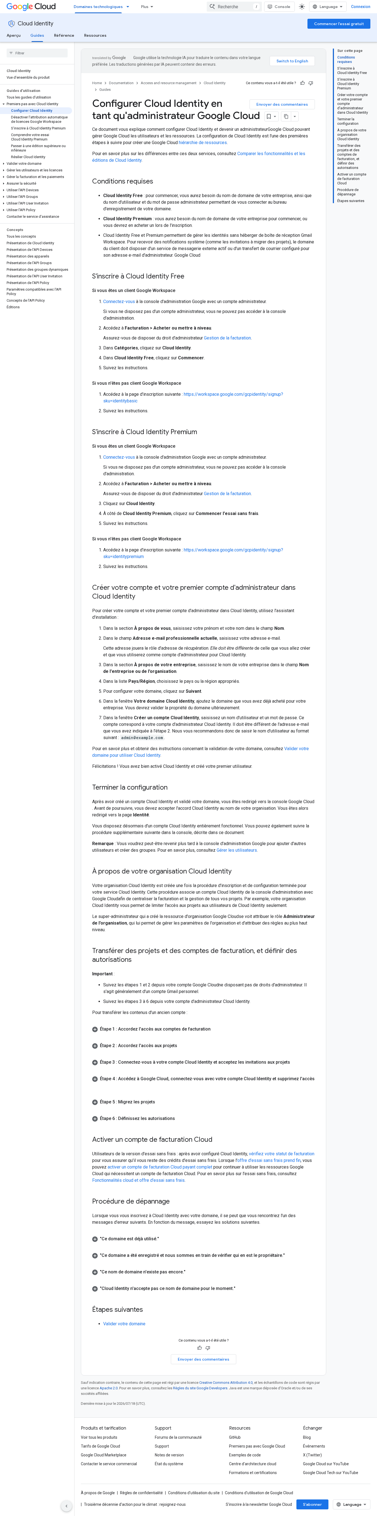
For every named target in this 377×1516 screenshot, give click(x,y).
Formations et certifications (253, 1472)
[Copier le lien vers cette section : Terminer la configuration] (173, 788)
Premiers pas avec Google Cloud (257, 1446)
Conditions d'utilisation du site (194, 1493)
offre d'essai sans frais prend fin (269, 1160)
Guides (37, 35)
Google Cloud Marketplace (103, 1455)
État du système (169, 1464)
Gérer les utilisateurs (237, 850)
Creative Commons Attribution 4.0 (226, 1382)
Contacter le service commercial (109, 1464)
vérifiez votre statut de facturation (281, 1153)
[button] (36, 104)
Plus (144, 6)
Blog (307, 1437)
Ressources (95, 35)
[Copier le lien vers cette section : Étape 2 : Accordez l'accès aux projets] (182, 1045)
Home (97, 83)
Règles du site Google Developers (200, 1388)
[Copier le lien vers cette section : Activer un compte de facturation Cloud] (218, 1140)
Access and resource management (169, 83)
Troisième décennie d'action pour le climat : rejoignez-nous (135, 1504)
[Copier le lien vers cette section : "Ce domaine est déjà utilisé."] (164, 1239)
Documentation (121, 83)
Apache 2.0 (109, 1388)
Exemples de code (245, 1455)
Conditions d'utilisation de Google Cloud (259, 1493)
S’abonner (312, 1504)
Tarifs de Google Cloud (100, 1446)
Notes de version (169, 1455)
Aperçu (13, 35)
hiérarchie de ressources (203, 142)
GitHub (235, 1437)
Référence (64, 35)
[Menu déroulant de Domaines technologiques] (129, 6)
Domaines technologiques (98, 6)
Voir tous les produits (99, 1437)
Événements (314, 1446)
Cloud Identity (35, 23)
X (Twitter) (312, 1455)
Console (282, 6)
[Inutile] (311, 83)
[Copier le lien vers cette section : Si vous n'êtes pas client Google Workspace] (186, 383)
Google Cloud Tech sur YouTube (330, 1472)
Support (162, 1446)
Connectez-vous (119, 301)
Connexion (360, 6)
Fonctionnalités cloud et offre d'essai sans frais (138, 1180)
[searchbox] (37, 53)
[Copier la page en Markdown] (286, 116)
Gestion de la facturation (227, 338)
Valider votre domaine (124, 1323)
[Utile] (302, 83)
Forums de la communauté (178, 1437)
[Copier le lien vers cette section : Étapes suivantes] (148, 1310)
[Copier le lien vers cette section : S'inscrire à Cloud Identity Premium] (202, 432)
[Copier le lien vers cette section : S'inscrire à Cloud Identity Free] (189, 277)
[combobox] (234, 7)
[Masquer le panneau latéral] (66, 1506)
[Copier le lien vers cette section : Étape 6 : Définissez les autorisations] (180, 1118)
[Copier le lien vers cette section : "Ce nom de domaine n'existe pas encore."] (191, 1272)
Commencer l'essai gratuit (339, 23)
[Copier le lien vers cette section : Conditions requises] (158, 182)
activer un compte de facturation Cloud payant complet (160, 1167)
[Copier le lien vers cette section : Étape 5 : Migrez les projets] (160, 1102)
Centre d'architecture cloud (252, 1464)
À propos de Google (98, 1493)
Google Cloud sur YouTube (326, 1464)
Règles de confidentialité (141, 1493)
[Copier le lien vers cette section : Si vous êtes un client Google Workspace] (180, 290)
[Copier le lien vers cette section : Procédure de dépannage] (175, 1202)
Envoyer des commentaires (282, 104)
